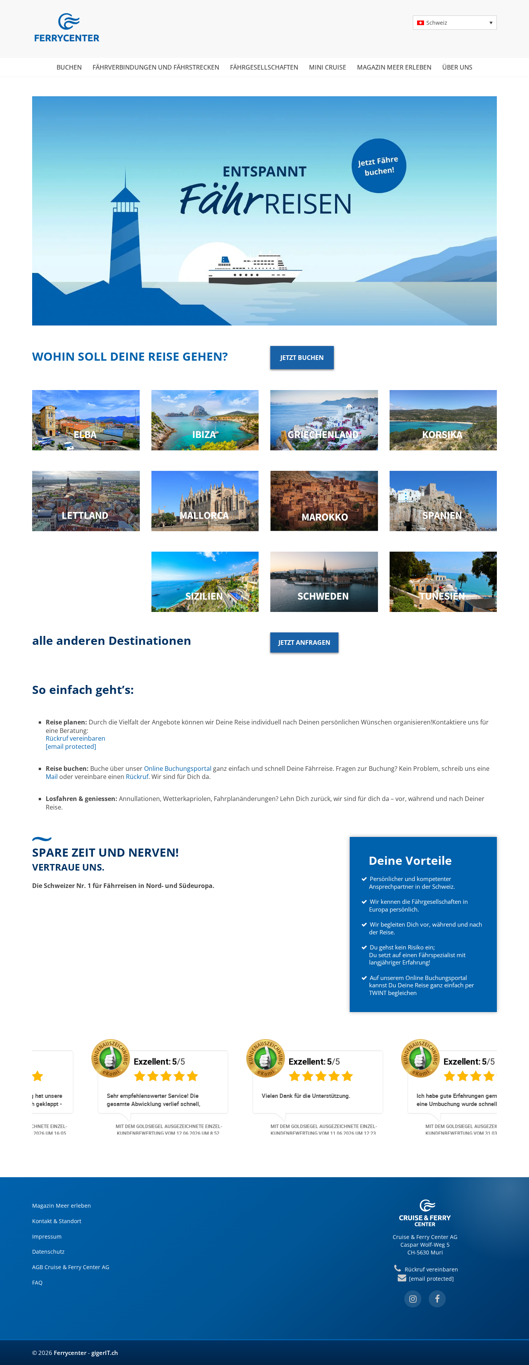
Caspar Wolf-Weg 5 (425, 1244)
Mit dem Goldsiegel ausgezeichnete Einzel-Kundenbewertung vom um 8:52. (115, 1129)
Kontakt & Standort (56, 1221)
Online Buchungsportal (177, 768)
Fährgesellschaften (264, 67)
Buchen (69, 67)
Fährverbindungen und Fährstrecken (156, 67)
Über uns (457, 67)
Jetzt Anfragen (304, 642)
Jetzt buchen (302, 357)
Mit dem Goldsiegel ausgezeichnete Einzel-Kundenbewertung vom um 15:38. (425, 1129)
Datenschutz (48, 1251)
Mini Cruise (327, 67)
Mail (52, 776)
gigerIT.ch (104, 1352)
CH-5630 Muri (425, 1252)
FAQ (37, 1282)
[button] (455, 22)
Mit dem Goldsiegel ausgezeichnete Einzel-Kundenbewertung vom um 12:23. (270, 1129)
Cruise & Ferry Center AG (425, 1237)
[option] (109, 1086)
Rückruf (137, 776)
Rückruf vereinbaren (75, 738)
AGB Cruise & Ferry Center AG (70, 1267)
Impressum (47, 1236)
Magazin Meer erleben (394, 67)
